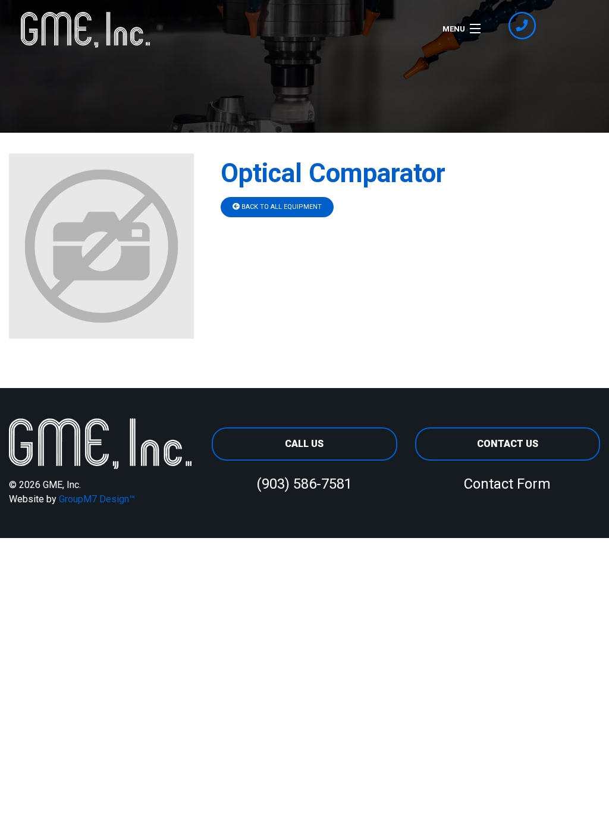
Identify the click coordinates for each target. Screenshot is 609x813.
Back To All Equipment (281, 207)
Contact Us (507, 443)
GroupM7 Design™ (97, 499)
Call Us (304, 443)
